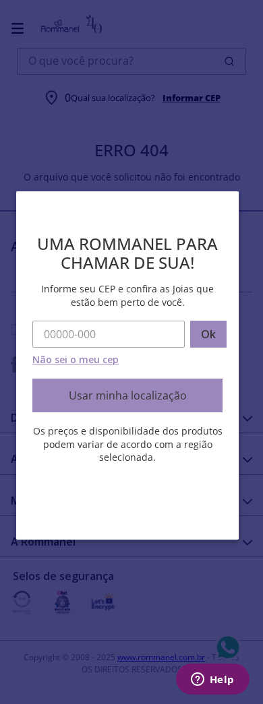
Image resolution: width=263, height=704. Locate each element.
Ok (208, 334)
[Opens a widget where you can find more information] (212, 680)
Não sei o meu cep (75, 359)
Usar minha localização (128, 395)
